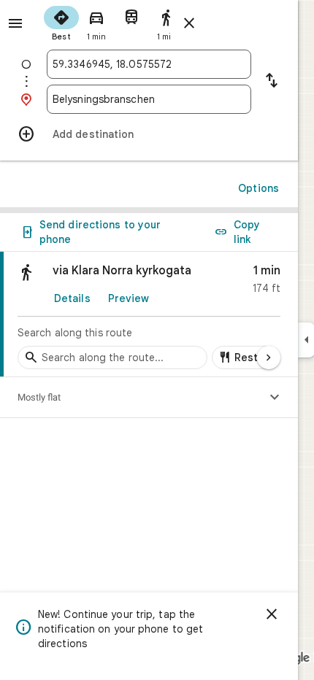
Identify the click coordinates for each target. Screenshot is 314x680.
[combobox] (149, 64)
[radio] (61, 22)
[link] (149, 314)
